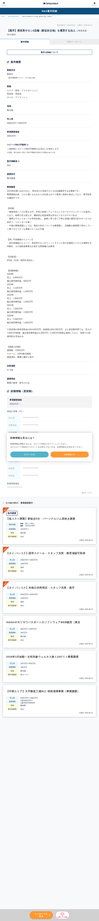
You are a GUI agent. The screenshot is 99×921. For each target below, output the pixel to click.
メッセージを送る (41, 915)
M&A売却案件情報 (13, 16)
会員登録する (69, 454)
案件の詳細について (49, 52)
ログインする (29, 454)
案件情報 (25, 42)
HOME (3, 16)
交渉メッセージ (74, 42)
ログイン (94, 5)
